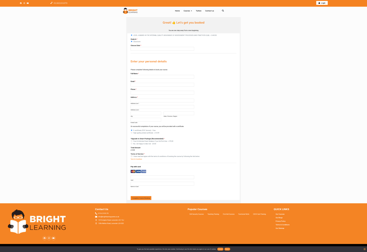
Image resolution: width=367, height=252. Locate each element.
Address (134, 97)
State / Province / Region (170, 116)
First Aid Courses (229, 214)
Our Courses (280, 214)
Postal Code (134, 122)
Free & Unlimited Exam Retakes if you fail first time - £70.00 (153, 141)
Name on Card (134, 186)
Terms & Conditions (283, 225)
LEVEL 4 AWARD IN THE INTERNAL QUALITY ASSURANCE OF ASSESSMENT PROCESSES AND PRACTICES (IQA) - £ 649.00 (175, 35)
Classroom (136, 41)
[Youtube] (27, 3)
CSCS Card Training (259, 214)
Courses (187, 11)
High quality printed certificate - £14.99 (146, 133)
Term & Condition (136, 159)
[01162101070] (51, 3)
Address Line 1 (135, 103)
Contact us (209, 11)
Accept (220, 249)
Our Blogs (279, 218)
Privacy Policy (280, 221)
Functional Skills (243, 214)
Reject (227, 249)
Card (132, 180)
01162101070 (60, 3)
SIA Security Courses (197, 214)
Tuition (198, 11)
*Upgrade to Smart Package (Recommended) (147, 139)
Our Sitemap (280, 228)
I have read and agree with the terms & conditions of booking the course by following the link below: (166, 156)
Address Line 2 (135, 110)
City (132, 116)
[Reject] (365, 249)
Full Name (135, 73)
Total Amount (135, 148)
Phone (133, 89)
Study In (134, 39)
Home (177, 11)
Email (133, 81)
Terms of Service (138, 154)
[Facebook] (21, 3)
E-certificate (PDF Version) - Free (144, 130)
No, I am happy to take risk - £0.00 (144, 144)
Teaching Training (213, 214)
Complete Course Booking (141, 198)
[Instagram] (24, 3)
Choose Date (136, 45)
